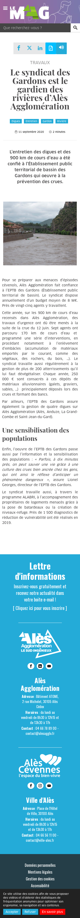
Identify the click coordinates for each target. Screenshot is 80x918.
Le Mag (31, 12)
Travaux (40, 62)
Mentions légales (40, 872)
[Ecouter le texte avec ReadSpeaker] (61, 48)
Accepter (12, 912)
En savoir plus (52, 912)
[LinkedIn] (40, 48)
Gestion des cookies (40, 878)
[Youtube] (49, 666)
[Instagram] (40, 785)
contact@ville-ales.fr (40, 840)
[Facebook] (18, 48)
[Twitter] (29, 48)
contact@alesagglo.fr (40, 733)
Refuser (30, 912)
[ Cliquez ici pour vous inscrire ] (40, 607)
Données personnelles (40, 865)
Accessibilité (40, 885)
